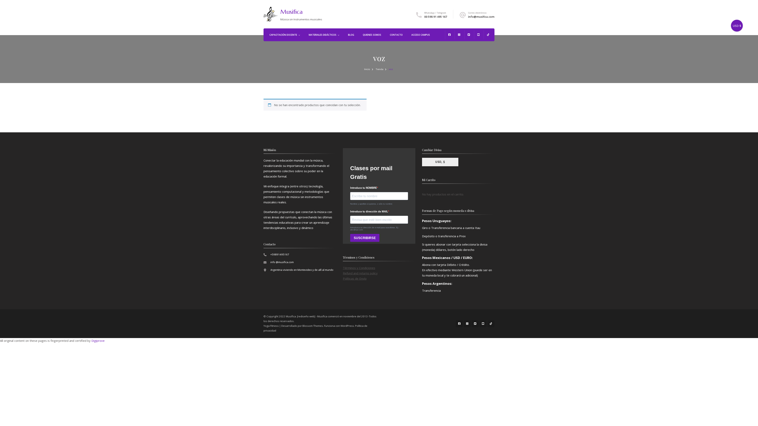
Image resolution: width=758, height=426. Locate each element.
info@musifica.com (481, 17)
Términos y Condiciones (359, 268)
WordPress (347, 326)
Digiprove (98, 341)
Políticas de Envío (355, 278)
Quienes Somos (372, 34)
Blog (351, 34)
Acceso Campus (420, 34)
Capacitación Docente (283, 34)
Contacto (396, 34)
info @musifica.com (282, 262)
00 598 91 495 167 (435, 17)
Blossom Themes (312, 326)
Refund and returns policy (360, 273)
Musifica (291, 11)
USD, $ (440, 161)
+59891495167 (279, 254)
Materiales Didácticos (322, 34)
